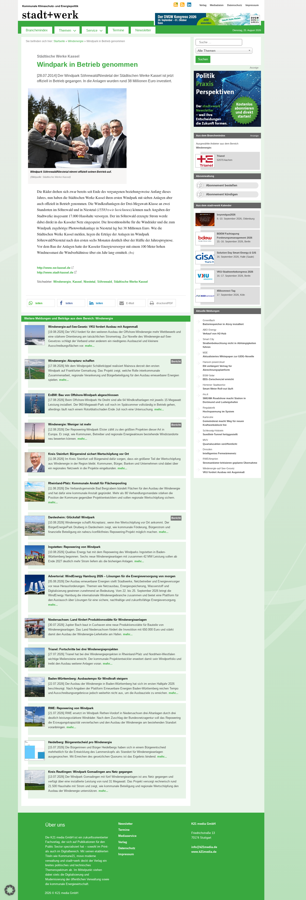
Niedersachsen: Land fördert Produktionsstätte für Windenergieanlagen (97, 619)
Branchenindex (37, 30)
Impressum (126, 854)
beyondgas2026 (226, 214)
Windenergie (76, 41)
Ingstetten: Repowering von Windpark (74, 547)
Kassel (77, 281)
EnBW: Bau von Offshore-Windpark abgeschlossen (83, 395)
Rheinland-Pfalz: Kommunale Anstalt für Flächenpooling (87, 483)
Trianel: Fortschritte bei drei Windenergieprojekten (83, 649)
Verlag (122, 842)
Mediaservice (127, 836)
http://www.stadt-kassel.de (55, 272)
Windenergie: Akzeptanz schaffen (71, 360)
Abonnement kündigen (222, 194)
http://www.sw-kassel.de (53, 267)
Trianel (221, 156)
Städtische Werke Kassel (131, 281)
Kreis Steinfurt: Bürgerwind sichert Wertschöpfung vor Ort (88, 454)
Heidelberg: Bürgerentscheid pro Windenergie (80, 742)
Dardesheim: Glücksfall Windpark (71, 517)
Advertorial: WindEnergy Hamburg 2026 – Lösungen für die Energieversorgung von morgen (111, 576)
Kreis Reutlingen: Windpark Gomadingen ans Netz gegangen (90, 771)
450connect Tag (226, 290)
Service (91, 30)
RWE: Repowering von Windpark (70, 708)
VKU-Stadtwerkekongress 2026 (235, 271)
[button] (106, 136)
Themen (65, 30)
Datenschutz (126, 848)
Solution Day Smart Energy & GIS (236, 252)
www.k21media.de (203, 851)
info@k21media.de (204, 847)
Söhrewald (104, 281)
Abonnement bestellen (221, 185)
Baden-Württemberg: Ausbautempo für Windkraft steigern (88, 678)
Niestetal (89, 281)
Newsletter (143, 30)
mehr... (90, 345)
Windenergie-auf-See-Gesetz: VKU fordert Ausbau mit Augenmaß (93, 326)
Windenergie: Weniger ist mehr (69, 424)
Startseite (59, 41)
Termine (118, 30)
